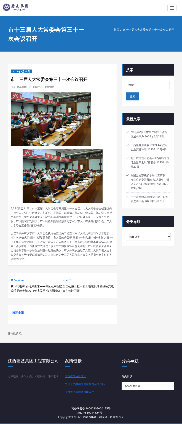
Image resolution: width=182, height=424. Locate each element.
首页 (116, 30)
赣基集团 (22, 87)
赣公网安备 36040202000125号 (91, 408)
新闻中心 (38, 87)
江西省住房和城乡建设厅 (79, 392)
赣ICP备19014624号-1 (91, 412)
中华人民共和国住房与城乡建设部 (85, 384)
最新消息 (49, 87)
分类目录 (127, 376)
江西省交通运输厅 (75, 376)
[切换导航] (172, 8)
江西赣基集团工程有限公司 (97, 417)
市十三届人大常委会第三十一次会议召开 (148, 30)
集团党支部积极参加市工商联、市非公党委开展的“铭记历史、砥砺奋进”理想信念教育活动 (150, 180)
